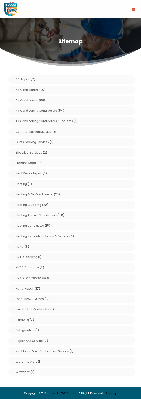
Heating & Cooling (28, 205)
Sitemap (111, 393)
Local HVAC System (30, 299)
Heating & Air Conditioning (34, 194)
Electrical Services (29, 152)
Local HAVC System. (64, 393)
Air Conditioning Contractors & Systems (44, 121)
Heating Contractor (30, 226)
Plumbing (22, 320)
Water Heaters (26, 362)
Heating (21, 184)
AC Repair (23, 79)
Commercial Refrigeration (34, 132)
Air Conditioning (27, 100)
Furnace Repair (27, 163)
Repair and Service (29, 341)
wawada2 (23, 372)
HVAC (20, 247)
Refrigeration (25, 330)
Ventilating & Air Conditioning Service (42, 351)
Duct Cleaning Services (32, 142)
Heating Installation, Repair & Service (42, 236)
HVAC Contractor (28, 278)
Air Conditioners (27, 90)
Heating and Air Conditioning (36, 215)
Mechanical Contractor (33, 309)
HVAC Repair (25, 288)
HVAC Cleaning (26, 257)
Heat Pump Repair (29, 173)
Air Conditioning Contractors (36, 111)
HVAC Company (27, 267)
